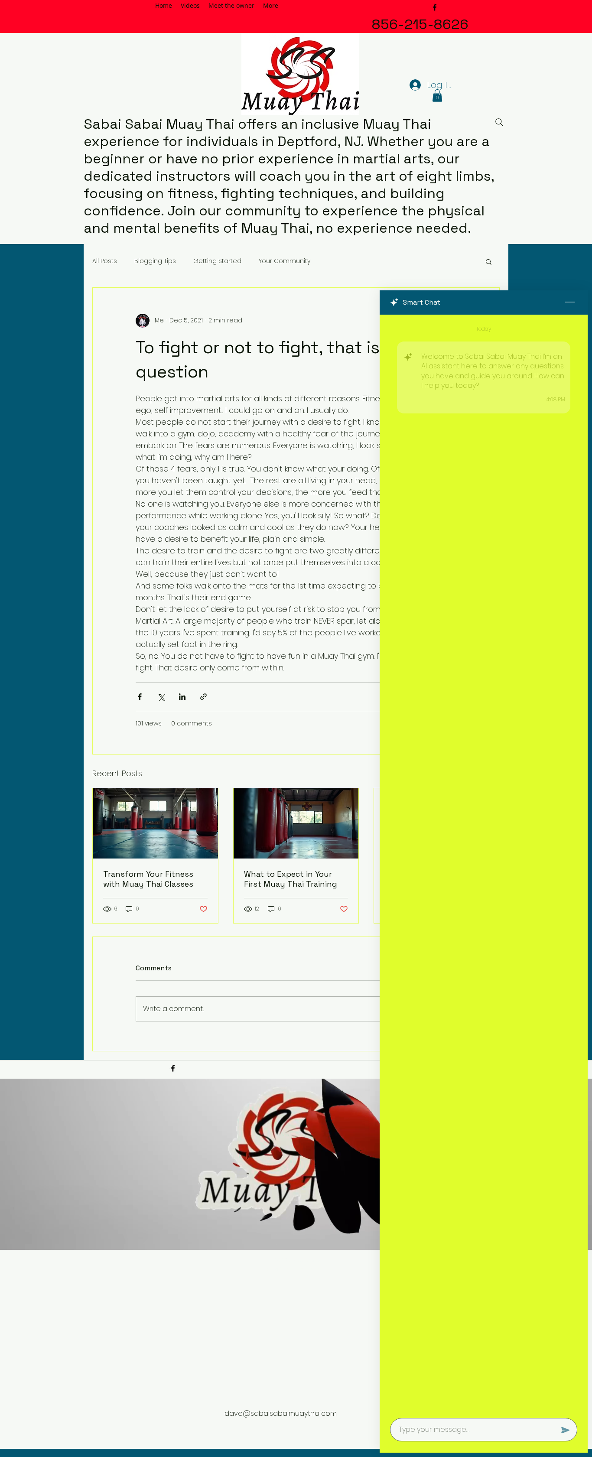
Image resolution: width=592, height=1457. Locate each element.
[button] (437, 95)
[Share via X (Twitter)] (161, 697)
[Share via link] (203, 697)
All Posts (104, 261)
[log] (484, 864)
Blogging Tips (155, 261)
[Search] (499, 122)
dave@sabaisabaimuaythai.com (280, 1413)
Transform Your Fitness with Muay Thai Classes (148, 879)
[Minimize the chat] (570, 302)
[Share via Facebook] (140, 697)
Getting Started (217, 261)
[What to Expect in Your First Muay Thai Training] (296, 823)
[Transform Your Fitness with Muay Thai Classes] (155, 823)
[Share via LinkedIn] (182, 697)
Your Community (284, 261)
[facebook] (434, 7)
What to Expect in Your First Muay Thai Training (290, 879)
